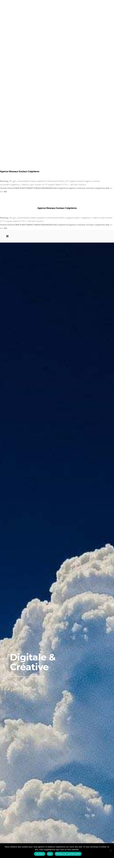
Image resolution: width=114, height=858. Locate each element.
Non (50, 854)
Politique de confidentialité (68, 854)
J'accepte (39, 854)
